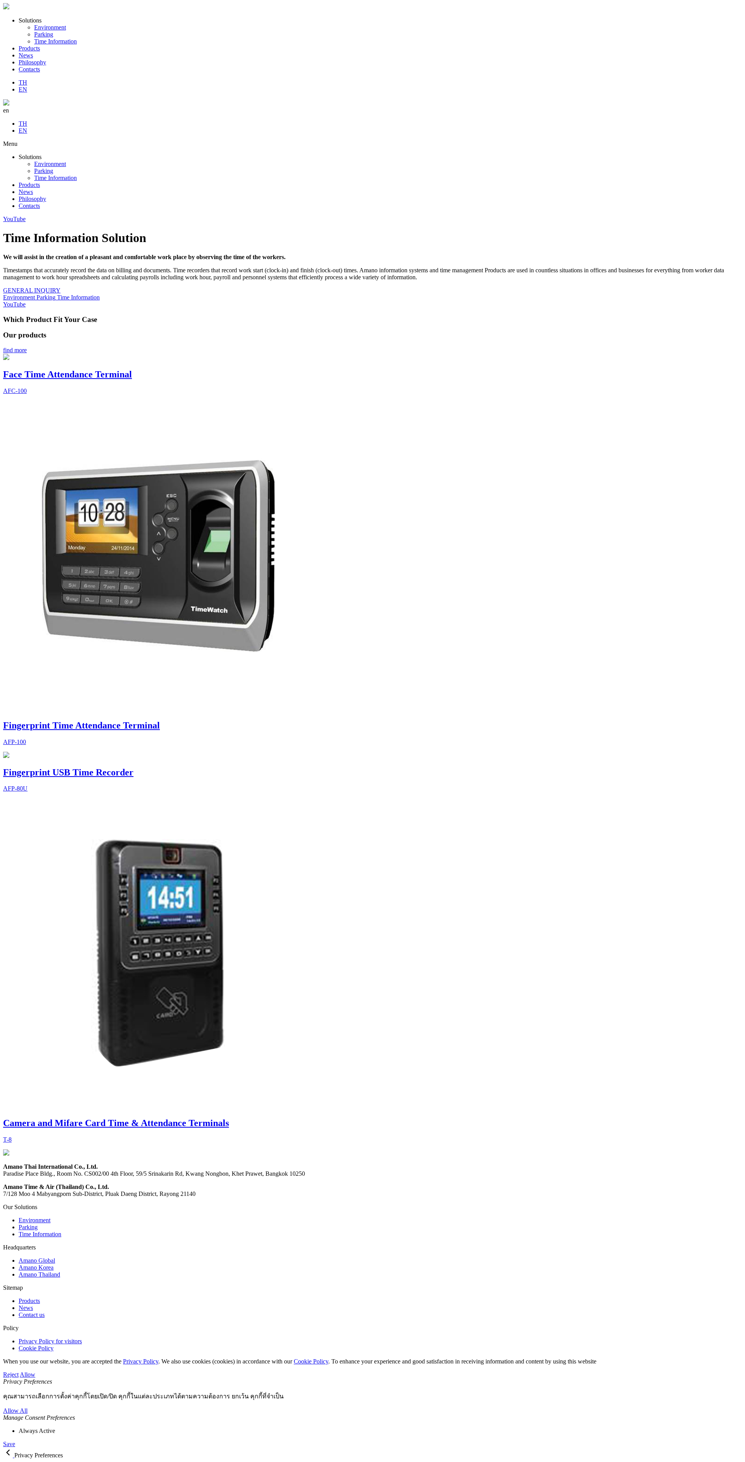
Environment (50, 27)
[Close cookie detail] (8, 1455)
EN (23, 89)
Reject (11, 1374)
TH (23, 82)
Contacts (29, 69)
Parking (43, 34)
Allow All (15, 1410)
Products (29, 48)
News (26, 55)
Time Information (55, 41)
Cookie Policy (311, 1361)
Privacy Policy (140, 1361)
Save (9, 1444)
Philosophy (32, 62)
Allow (27, 1374)
